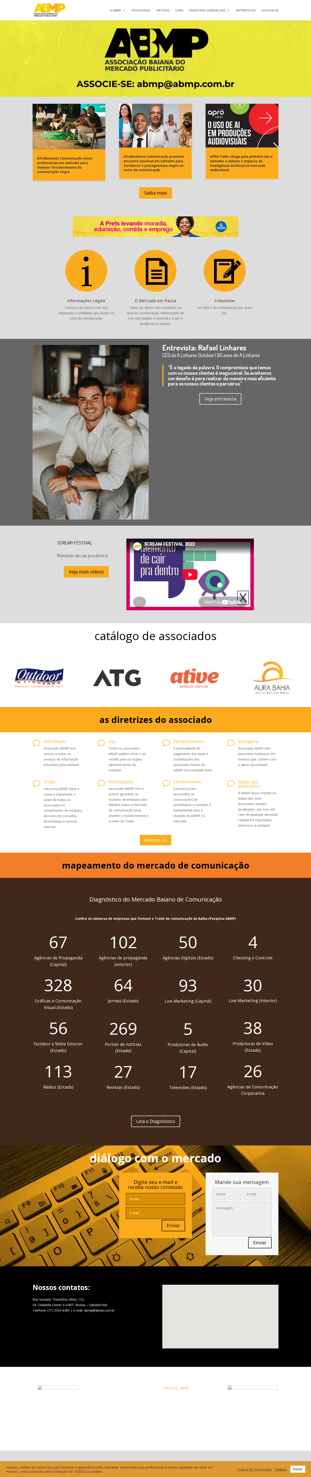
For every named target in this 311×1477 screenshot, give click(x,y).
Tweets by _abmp (175, 1388)
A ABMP (115, 10)
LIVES (179, 10)
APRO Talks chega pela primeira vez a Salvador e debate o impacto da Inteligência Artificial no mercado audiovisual (241, 163)
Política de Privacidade (254, 1469)
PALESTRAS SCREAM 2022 (207, 10)
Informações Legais (86, 300)
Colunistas (224, 300)
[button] (218, 1303)
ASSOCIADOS (141, 10)
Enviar (173, 1225)
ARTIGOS (163, 10)
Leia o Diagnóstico (155, 1121)
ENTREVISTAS (246, 10)
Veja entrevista (220, 399)
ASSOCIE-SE (270, 10)
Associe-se (155, 840)
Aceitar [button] (298, 1469)
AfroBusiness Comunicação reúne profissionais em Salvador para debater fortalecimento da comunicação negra (64, 165)
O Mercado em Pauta (155, 300)
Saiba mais (155, 193)
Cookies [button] (281, 1469)
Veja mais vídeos (86, 572)
